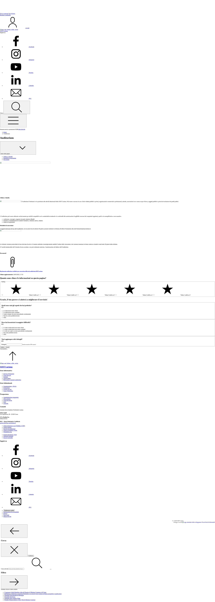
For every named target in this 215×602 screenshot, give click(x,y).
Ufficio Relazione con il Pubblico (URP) (14, 426)
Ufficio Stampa (7, 427)
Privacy (5, 513)
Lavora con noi (7, 389)
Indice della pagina (5, 153)
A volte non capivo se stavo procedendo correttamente (17, 331)
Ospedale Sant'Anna (9, 597)
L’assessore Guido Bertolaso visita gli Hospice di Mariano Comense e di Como (25, 592)
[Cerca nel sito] (16, 107)
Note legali (6, 515)
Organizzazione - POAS (9, 386)
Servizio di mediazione (9, 429)
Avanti (7, 347)
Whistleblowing (7, 432)
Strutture (5, 377)
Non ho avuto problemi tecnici (11, 316)
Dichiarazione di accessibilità (11, 512)
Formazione (6, 388)
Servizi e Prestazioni (8, 374)
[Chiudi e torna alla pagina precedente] (14, 550)
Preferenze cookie (9, 510)
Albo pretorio (6, 399)
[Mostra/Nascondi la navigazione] (13, 120)
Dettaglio (3, 344)
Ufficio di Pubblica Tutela (10, 430)
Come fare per (7, 375)
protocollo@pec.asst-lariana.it (8, 423)
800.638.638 (21, 129)
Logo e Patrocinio (8, 391)
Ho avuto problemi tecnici (10, 332)
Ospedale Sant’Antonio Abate (12, 598)
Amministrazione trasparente (10, 397)
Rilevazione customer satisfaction (12, 380)
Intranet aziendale (8, 437)
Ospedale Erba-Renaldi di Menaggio (14, 595)
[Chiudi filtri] (14, 582)
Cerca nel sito (4, 569)
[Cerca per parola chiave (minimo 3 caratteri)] (14, 531)
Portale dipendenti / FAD (10, 434)
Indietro (2, 347)
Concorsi (5, 403)
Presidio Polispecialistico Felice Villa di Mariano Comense (19, 600)
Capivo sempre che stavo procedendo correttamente (17, 314)
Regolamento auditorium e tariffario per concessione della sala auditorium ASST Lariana (21, 271)
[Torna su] (12, 361)
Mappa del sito (7, 516)
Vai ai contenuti (4, 13)
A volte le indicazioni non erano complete (14, 329)
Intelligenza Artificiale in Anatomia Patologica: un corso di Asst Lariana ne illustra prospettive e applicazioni (32, 594)
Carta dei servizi (7, 400)
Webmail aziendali (8, 436)
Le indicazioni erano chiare (10, 310)
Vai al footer (12, 13)
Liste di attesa (7, 378)
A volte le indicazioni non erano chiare (13, 327)
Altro (4, 317)
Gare (4, 402)
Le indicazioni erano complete (11, 312)
